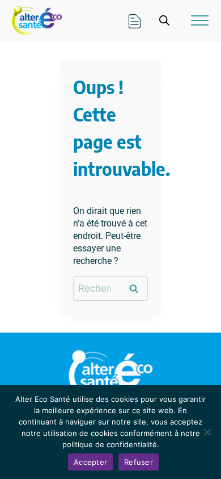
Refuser (138, 462)
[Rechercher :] (110, 288)
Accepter (90, 462)
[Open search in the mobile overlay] (164, 20)
